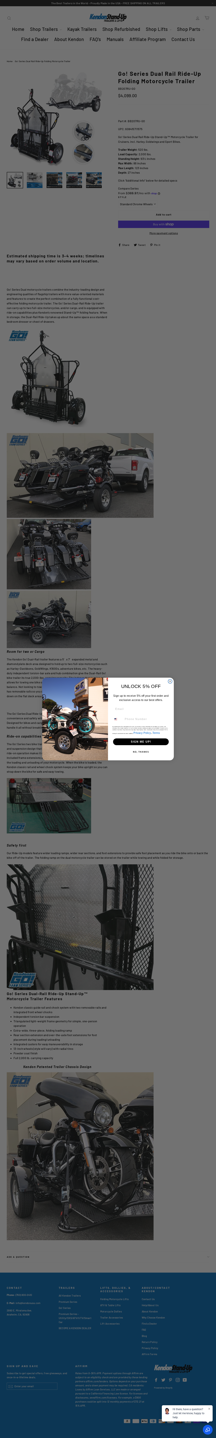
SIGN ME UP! (141, 741)
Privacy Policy (142, 732)
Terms (156, 732)
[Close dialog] (170, 681)
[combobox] (118, 719)
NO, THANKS (141, 752)
